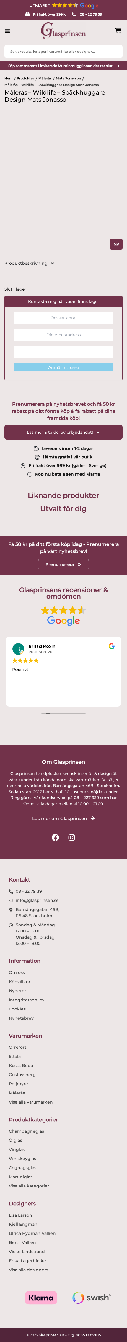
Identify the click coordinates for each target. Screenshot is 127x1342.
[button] (63, 5)
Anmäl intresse (63, 367)
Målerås (45, 78)
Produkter (25, 78)
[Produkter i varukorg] (118, 31)
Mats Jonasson (68, 78)
